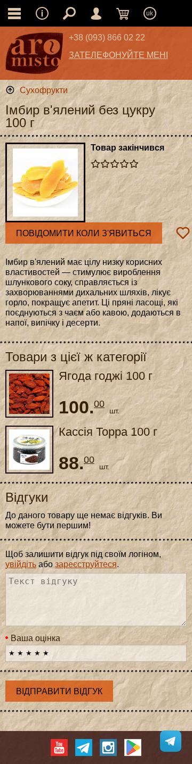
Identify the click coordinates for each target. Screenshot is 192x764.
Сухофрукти (44, 90)
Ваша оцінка (35, 638)
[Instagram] (108, 747)
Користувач (96, 13)
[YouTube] (59, 747)
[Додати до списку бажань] (183, 233)
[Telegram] (83, 747)
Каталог (14, 13)
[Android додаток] (132, 747)
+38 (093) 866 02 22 (107, 37)
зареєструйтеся (86, 564)
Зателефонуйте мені (118, 55)
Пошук (69, 13)
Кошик (122, 13)
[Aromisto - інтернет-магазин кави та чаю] (34, 56)
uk (149, 13)
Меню (42, 13)
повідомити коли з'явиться (83, 233)
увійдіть (20, 564)
